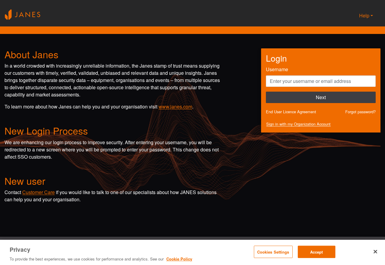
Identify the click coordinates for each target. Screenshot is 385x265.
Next (321, 97)
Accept (316, 251)
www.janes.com (175, 106)
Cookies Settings (273, 251)
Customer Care (38, 192)
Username (277, 69)
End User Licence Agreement (291, 111)
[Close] (375, 251)
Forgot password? (360, 111)
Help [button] (364, 15)
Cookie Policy (179, 259)
